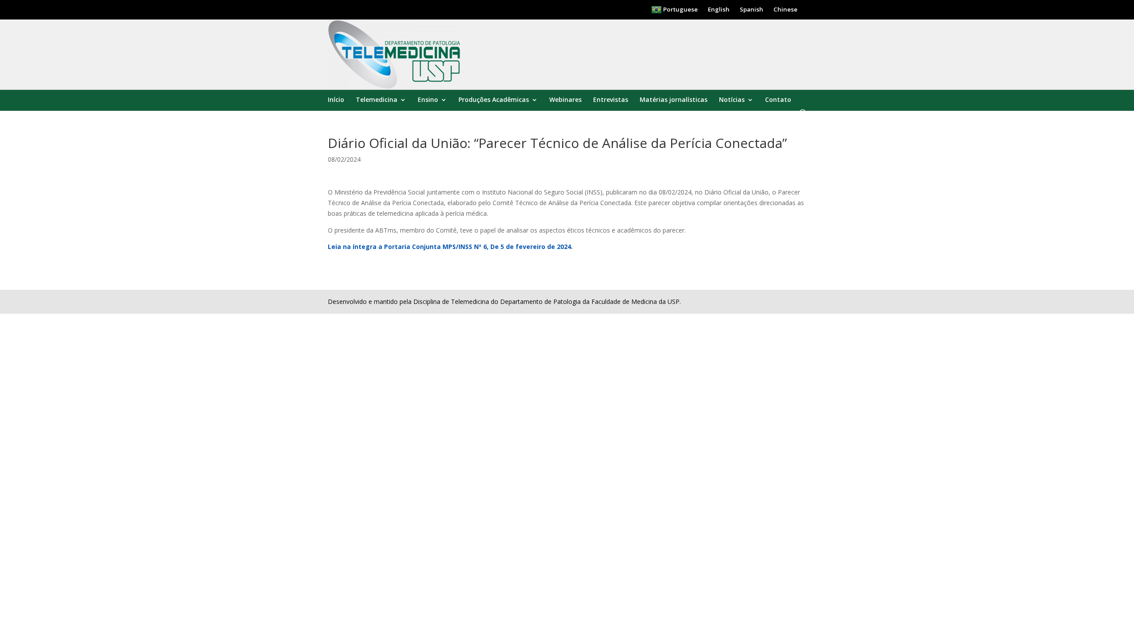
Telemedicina (376, 100)
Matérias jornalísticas (673, 100)
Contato (778, 100)
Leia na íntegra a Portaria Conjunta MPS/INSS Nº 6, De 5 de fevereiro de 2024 (449, 246)
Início (336, 100)
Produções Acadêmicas (493, 100)
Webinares (565, 100)
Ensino (428, 100)
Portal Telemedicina (358, 95)
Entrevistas (610, 100)
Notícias (732, 100)
